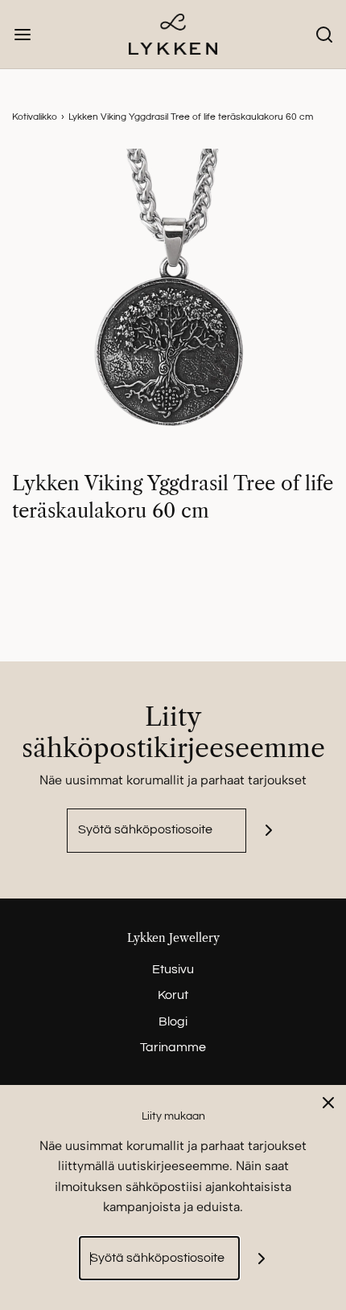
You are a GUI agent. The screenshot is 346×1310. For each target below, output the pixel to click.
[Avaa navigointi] (22, 34)
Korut (173, 995)
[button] (173, 309)
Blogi (173, 1021)
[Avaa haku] (324, 34)
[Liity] (268, 831)
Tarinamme (173, 1047)
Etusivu (173, 969)
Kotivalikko (34, 117)
